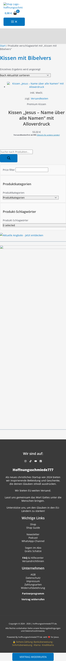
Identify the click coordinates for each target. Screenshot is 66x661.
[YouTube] (35, 461)
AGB (33, 574)
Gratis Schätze (33, 551)
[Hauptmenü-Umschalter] (14, 22)
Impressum (33, 581)
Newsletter (33, 534)
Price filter (9, 169)
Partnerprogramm (33, 593)
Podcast (33, 537)
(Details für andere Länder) (48, 135)
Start (3, 45)
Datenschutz (33, 577)
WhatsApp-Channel (33, 541)
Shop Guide (33, 527)
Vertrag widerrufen (33, 657)
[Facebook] (40, 461)
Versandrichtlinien (33, 561)
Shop (33, 524)
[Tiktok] (30, 461)
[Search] (8, 158)
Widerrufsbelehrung (33, 588)
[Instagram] (25, 461)
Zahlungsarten (33, 584)
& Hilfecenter (33, 557)
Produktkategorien (13, 192)
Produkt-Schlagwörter (15, 220)
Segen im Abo (33, 547)
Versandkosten (39, 98)
